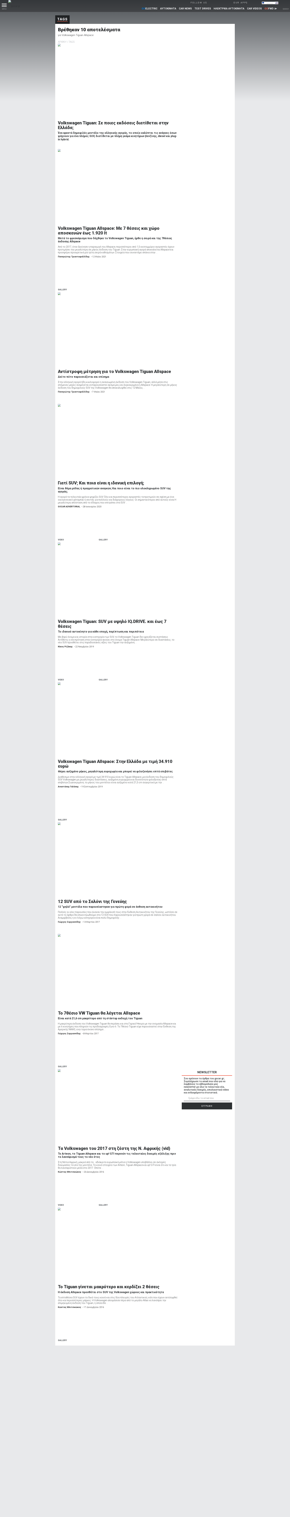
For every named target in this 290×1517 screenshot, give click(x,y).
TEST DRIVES (203, 8)
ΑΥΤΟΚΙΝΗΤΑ (168, 8)
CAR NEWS (185, 8)
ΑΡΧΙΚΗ (62, 41)
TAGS (71, 41)
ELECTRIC (149, 8)
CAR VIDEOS (254, 8)
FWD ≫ (270, 8)
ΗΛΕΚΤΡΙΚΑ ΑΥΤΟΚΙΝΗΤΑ (229, 8)
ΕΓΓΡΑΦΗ (207, 1106)
